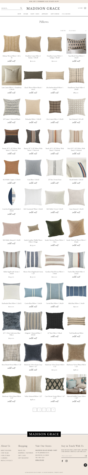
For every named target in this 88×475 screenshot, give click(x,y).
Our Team (5, 453)
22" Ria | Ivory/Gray (54, 179)
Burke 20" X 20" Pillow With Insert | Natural (55, 149)
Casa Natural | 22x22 (76, 209)
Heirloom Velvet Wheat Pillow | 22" (76, 365)
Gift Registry (23, 458)
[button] (85, 8)
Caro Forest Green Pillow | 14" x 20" (55, 397)
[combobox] (12, 8)
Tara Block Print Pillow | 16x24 (76, 57)
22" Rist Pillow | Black (55, 333)
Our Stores (5, 455)
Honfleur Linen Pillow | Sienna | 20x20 (33, 57)
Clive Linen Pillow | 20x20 (54, 119)
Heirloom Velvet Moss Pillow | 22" (11, 397)
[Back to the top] (85, 465)
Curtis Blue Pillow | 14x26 (33, 303)
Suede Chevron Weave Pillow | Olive (55, 241)
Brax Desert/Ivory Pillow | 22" (11, 364)
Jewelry (45, 14)
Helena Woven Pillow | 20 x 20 (12, 57)
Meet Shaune (6, 450)
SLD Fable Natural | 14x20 (11, 240)
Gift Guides (55, 14)
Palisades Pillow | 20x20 (33, 119)
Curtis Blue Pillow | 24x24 (54, 303)
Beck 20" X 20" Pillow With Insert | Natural (76, 149)
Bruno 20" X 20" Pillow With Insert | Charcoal (11, 149)
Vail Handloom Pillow (76, 333)
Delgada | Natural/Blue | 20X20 (33, 334)
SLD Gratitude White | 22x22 (33, 209)
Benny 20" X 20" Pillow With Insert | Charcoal (33, 149)
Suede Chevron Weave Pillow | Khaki (76, 241)
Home (26, 14)
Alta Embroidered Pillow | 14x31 (54, 88)
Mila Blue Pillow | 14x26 (76, 303)
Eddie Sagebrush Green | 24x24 (12, 272)
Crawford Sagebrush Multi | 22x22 (11, 210)
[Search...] (21, 8)
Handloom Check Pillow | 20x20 (76, 88)
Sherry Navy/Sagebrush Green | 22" (33, 272)
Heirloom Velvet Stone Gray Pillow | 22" (33, 365)
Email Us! (21, 450)
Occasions (66, 14)
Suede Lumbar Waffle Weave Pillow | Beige (33, 241)
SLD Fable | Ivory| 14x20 (55, 209)
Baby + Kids (35, 14)
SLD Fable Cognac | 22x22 (11, 179)
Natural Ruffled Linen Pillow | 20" (76, 397)
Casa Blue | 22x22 (33, 179)
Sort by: (63, 30)
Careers (4, 458)
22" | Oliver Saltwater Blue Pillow (11, 334)
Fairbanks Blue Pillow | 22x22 (11, 303)
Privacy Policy (7, 460)
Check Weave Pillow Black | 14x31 (33, 88)
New (19, 14)
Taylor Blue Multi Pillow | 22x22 (76, 272)
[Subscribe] (85, 456)
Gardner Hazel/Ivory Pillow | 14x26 (54, 272)
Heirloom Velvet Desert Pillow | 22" (54, 365)
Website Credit (58, 472)
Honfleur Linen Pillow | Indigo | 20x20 (54, 57)
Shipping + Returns (25, 453)
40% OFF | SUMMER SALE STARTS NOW (44, 1)
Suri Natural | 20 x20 (76, 119)
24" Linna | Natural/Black (11, 119)
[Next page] (53, 410)
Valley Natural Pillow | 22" (33, 396)
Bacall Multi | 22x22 (76, 179)
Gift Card (22, 455)
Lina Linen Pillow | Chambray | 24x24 (12, 88)
